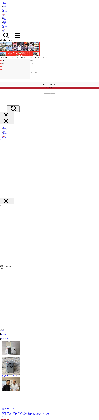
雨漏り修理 (4, 7)
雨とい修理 (4, 5)
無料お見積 (2, 339)
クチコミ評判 (2, 333)
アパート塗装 (5, 129)
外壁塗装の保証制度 (3, 334)
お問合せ (3, 416)
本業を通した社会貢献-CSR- (5, 411)
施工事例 (3, 10)
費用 (3, 31)
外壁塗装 (4, 3)
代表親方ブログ (4, 137)
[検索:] (3, 111)
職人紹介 (3, 9)
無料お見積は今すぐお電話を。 (4, 419)
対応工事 (3, 2)
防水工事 (4, 23)
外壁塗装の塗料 (2, 330)
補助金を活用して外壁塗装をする (5, 338)
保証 (3, 15)
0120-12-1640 (6, 268)
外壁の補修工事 (5, 133)
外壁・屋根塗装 (5, 11)
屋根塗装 (4, 19)
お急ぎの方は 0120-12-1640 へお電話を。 (49, 93)
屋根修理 (4, 6)
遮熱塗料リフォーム (6, 28)
